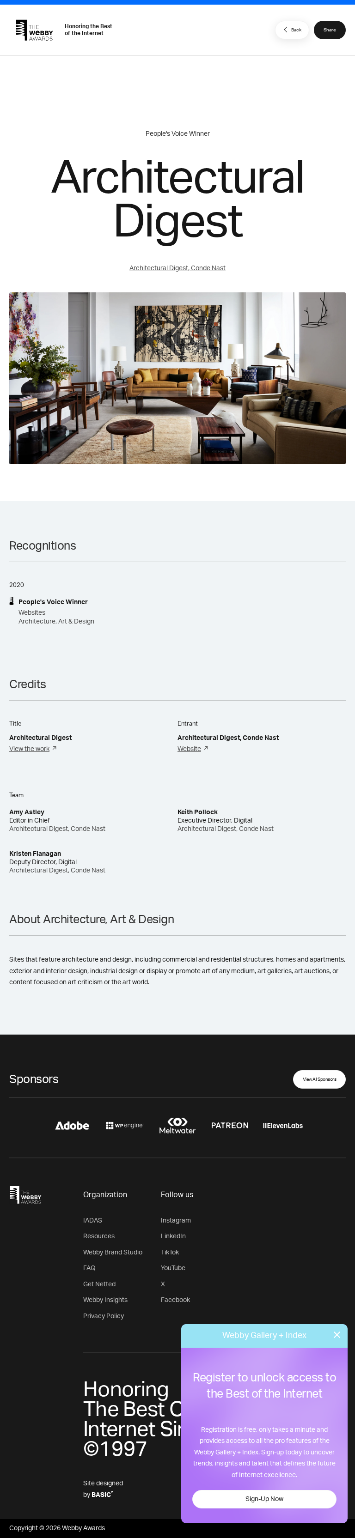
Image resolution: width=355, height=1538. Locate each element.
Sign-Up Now (264, 1499)
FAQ (89, 1268)
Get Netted (99, 1284)
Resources (99, 1236)
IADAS (92, 1220)
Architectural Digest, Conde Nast (177, 268)
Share (330, 30)
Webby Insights (105, 1300)
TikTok (170, 1252)
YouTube (173, 1268)
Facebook (175, 1300)
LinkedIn (173, 1236)
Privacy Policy (103, 1316)
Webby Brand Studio (112, 1252)
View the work (29, 749)
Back (296, 30)
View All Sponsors (320, 1079)
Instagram (176, 1220)
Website (189, 749)
